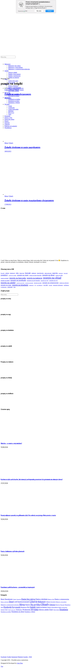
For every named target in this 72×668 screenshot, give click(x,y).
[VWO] (26, 11)
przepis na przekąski (18, 280)
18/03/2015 (7, 151)
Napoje (27, 605)
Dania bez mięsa (28, 599)
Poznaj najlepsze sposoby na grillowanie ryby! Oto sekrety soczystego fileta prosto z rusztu (28, 515)
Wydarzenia (26, 609)
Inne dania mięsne (13, 91)
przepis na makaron (34, 278)
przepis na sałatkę (8, 282)
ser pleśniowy (40, 285)
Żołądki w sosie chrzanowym (17, 94)
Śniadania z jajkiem (30, 611)
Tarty (6, 609)
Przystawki (16, 607)
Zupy (51, 609)
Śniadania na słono (17, 612)
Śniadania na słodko (6, 611)
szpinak (50, 285)
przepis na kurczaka (17, 278)
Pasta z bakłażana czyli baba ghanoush (12, 551)
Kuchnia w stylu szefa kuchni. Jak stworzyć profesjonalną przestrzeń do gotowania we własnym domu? (32, 479)
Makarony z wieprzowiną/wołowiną (19, 69)
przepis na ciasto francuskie (35, 275)
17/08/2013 (7, 204)
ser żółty (46, 285)
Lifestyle (33, 601)
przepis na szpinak (29, 282)
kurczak (28, 273)
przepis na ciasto (22, 275)
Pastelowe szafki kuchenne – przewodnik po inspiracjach (18, 587)
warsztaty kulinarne (58, 285)
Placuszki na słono (13, 96)
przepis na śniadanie (20, 285)
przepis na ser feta (20, 282)
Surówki (3, 609)
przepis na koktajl (5, 278)
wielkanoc (66, 285)
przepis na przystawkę (33, 280)
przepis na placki (5, 280)
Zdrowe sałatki (12, 72)
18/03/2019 (7, 98)
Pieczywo (58, 604)
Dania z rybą (51, 599)
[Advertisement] (36, 634)
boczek (2, 273)
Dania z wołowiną (5, 601)
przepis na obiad (52, 277)
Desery (11, 601)
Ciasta (14, 599)
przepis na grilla (59, 275)
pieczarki (66, 273)
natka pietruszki (48, 273)
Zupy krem (56, 609)
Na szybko (35, 604)
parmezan (61, 273)
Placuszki (62, 604)
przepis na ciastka (12, 275)
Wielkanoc (19, 609)
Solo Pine (20, 663)
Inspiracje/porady (23, 602)
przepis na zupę (6, 285)
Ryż (28, 607)
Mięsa (17, 90)
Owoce (52, 604)
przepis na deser (48, 275)
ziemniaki (10, 287)
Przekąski (8, 607)
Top (2, 666)
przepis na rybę (44, 280)
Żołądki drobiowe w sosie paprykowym (22, 147)
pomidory (4, 275)
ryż (35, 285)
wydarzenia (4, 287)
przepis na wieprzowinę (50, 283)
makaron (34, 273)
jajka (17, 273)
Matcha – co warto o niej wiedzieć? (11, 443)
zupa (14, 287)
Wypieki (34, 609)
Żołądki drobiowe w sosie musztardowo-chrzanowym (29, 200)
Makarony (7, 64)
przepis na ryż (53, 280)
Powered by (21, 11)
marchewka (40, 273)
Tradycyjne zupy (13, 81)
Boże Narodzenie (6, 599)
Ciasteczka (18, 599)
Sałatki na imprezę (13, 77)
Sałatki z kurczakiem (14, 74)
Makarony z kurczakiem (15, 67)
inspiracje (12, 273)
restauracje (31, 285)
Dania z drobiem (13, 86)
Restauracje (24, 607)
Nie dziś (39, 11)
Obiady (21, 90)
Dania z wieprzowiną (62, 599)
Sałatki (6, 71)
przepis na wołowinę (64, 282)
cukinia (7, 273)
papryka (55, 273)
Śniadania (63, 609)
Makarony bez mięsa (14, 66)
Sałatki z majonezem (14, 76)
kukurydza (22, 273)
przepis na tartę (38, 283)
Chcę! (49, 11)
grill (16, 601)
